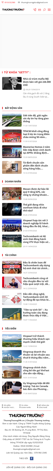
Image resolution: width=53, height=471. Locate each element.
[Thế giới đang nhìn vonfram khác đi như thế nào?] (12, 209)
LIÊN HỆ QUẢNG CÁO (15, 467)
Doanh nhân (13, 181)
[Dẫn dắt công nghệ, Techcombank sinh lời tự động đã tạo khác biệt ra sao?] (12, 298)
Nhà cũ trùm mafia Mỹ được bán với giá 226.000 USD (37, 82)
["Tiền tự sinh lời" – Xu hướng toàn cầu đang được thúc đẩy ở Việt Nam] (12, 314)
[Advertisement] (26, 41)
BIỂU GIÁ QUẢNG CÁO (37, 467)
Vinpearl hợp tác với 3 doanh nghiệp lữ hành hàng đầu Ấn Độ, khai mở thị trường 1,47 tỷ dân (35, 223)
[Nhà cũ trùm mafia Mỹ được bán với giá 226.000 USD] (12, 83)
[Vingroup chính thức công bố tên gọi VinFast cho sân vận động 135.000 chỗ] (12, 372)
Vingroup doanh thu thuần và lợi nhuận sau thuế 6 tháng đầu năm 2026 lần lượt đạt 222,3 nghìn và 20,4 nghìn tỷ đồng (36, 354)
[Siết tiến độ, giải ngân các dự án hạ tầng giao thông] (12, 120)
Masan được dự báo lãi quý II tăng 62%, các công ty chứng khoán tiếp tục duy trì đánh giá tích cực (36, 192)
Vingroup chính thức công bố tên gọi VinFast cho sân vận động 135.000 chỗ (36, 370)
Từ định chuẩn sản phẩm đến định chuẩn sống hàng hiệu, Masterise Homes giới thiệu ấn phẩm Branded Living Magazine (36, 165)
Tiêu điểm (10, 328)
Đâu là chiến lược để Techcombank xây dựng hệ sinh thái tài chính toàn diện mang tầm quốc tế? (36, 265)
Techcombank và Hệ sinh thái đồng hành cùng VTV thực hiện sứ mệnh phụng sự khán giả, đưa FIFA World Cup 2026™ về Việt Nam (36, 239)
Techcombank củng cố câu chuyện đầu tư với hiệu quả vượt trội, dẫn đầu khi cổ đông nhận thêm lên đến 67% (36, 281)
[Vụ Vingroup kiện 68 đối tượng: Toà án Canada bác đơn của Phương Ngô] (12, 388)
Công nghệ (42, 407)
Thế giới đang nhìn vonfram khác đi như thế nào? (35, 207)
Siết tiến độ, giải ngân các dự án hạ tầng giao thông (36, 118)
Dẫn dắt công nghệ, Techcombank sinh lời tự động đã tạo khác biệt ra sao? (37, 297)
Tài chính (10, 255)
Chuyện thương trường (9, 407)
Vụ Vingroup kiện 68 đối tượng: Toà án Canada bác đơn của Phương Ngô (36, 386)
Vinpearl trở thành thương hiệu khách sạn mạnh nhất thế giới (36, 338)
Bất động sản (13, 108)
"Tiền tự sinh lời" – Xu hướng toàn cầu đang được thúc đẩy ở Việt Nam (35, 312)
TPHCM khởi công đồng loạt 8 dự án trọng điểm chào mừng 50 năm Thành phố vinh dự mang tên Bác (36, 134)
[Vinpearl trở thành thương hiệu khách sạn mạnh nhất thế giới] (12, 340)
